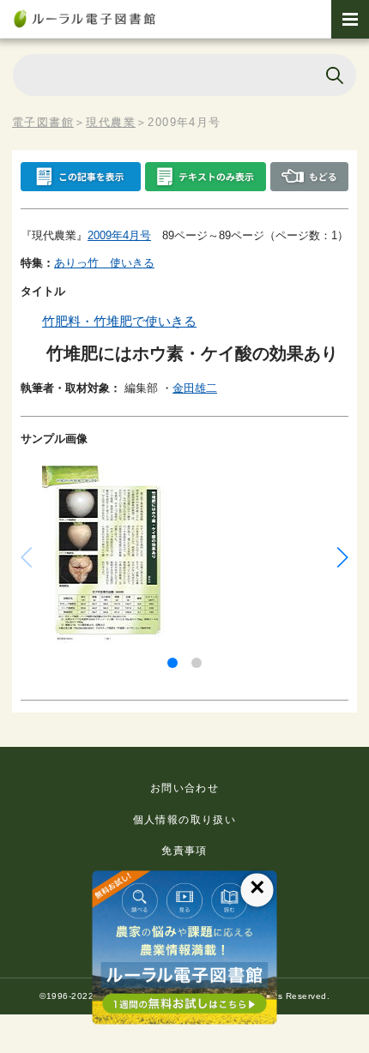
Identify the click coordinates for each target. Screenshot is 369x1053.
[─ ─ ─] (350, 19)
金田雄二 (194, 388)
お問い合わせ (184, 788)
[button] (172, 663)
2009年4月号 (119, 235)
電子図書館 (43, 122)
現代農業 (111, 122)
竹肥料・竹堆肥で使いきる (119, 321)
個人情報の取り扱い (185, 820)
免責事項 (184, 851)
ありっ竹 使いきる (104, 262)
